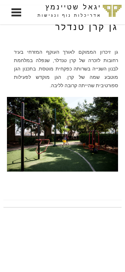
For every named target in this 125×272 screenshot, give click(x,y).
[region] (62, 134)
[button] (62, 134)
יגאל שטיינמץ (73, 7)
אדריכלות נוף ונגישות (69, 15)
